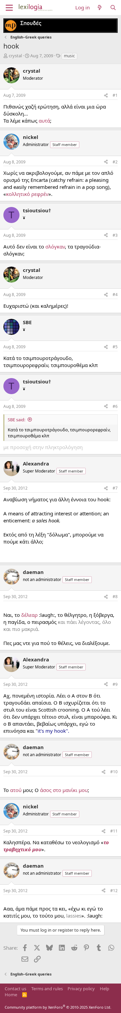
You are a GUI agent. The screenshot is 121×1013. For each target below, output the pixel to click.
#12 (114, 890)
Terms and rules (47, 989)
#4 (115, 294)
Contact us (15, 989)
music (69, 56)
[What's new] (99, 7)
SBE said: (16, 420)
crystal (15, 56)
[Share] (106, 95)
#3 (115, 235)
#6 (115, 406)
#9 (115, 684)
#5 (115, 347)
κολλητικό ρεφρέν (27, 194)
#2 (115, 162)
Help (104, 989)
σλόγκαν (55, 246)
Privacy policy (81, 989)
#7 (115, 488)
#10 (114, 772)
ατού (16, 790)
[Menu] (9, 7)
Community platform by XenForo (58, 1007)
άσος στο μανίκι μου (64, 790)
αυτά (44, 120)
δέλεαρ (29, 614)
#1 (115, 95)
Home (11, 995)
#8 (115, 596)
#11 (114, 831)
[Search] (113, 7)
